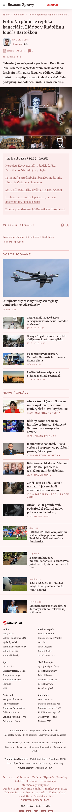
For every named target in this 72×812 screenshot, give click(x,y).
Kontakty (61, 778)
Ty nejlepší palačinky (48, 666)
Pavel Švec (42, 516)
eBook (10, 50)
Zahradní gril (59, 747)
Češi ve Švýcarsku (11, 712)
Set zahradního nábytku (39, 747)
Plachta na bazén (40, 743)
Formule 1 (7, 684)
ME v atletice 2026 (12, 680)
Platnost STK (44, 721)
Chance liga (8, 666)
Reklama (31, 781)
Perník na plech (46, 688)
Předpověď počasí (51, 730)
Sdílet (22, 50)
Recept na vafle (45, 684)
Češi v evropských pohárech (52, 735)
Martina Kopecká (47, 413)
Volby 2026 (8, 634)
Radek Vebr (20, 39)
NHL (5, 688)
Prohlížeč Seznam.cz (55, 789)
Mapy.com (35, 730)
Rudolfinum (48, 237)
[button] (36, 111)
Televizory (58, 763)
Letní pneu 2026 (46, 699)
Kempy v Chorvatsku (13, 699)
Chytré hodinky (25, 768)
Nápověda (48, 778)
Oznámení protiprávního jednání (22, 789)
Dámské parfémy (15, 763)
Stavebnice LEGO (57, 759)
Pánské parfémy (43, 768)
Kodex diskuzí (57, 793)
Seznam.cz (52, 4)
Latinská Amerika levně (14, 717)
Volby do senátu (10, 651)
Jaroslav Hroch (46, 494)
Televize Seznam (14, 793)
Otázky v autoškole (47, 717)
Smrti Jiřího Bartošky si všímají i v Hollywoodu (33, 190)
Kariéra (36, 778)
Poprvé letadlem (11, 704)
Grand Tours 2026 (46, 655)
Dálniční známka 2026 (49, 704)
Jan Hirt (42, 642)
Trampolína (57, 743)
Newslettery (25, 796)
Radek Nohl (42, 475)
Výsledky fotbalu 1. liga (14, 671)
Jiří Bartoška (32, 237)
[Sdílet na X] (67, 225)
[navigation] (4, 4)
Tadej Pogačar (45, 647)
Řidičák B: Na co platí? (49, 712)
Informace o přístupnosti (35, 785)
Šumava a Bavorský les (14, 708)
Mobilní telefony (38, 759)
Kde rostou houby (12, 735)
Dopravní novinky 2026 (49, 708)
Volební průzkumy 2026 (14, 638)
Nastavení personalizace (35, 800)
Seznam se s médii (36, 793)
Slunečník (9, 747)
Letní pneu (31, 763)
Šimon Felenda (45, 436)
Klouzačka (21, 747)
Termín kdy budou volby (14, 647)
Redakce (19, 781)
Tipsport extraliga (11, 675)
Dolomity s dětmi (11, 721)
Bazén (27, 743)
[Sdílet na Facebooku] (62, 225)
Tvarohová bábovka (47, 680)
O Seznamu (23, 778)
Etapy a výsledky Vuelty (50, 638)
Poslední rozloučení (13, 241)
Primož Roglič (45, 651)
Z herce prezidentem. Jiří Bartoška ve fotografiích (35, 209)
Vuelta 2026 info (46, 634)
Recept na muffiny (47, 671)
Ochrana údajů (47, 781)
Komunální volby (11, 655)
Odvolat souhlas (43, 796)
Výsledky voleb (10, 642)
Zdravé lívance (45, 675)
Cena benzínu (30, 735)
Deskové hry (45, 763)
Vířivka (35, 751)
